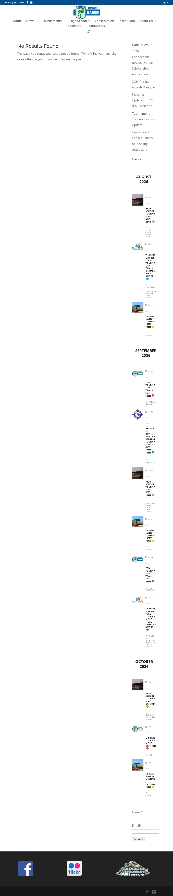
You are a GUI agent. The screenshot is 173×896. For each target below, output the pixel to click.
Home (17, 21)
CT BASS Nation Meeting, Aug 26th (150, 322)
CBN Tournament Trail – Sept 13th (150, 389)
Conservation (104, 21)
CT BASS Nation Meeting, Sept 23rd (150, 536)
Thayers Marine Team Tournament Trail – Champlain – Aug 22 (150, 265)
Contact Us (97, 26)
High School (78, 21)
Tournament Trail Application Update (143, 119)
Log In (165, 3)
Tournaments (52, 21)
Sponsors (74, 26)
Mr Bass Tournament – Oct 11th (150, 741)
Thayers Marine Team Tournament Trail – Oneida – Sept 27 (150, 617)
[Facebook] (27, 2)
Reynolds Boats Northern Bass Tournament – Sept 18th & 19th (150, 440)
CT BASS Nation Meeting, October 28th (150, 780)
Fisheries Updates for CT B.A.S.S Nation (142, 100)
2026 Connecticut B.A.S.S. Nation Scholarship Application (142, 62)
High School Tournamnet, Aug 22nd (150, 215)
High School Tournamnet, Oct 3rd (150, 698)
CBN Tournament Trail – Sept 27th (150, 575)
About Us (146, 21)
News (30, 21)
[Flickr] (31, 2)
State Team (127, 21)
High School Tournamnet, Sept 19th (150, 488)
